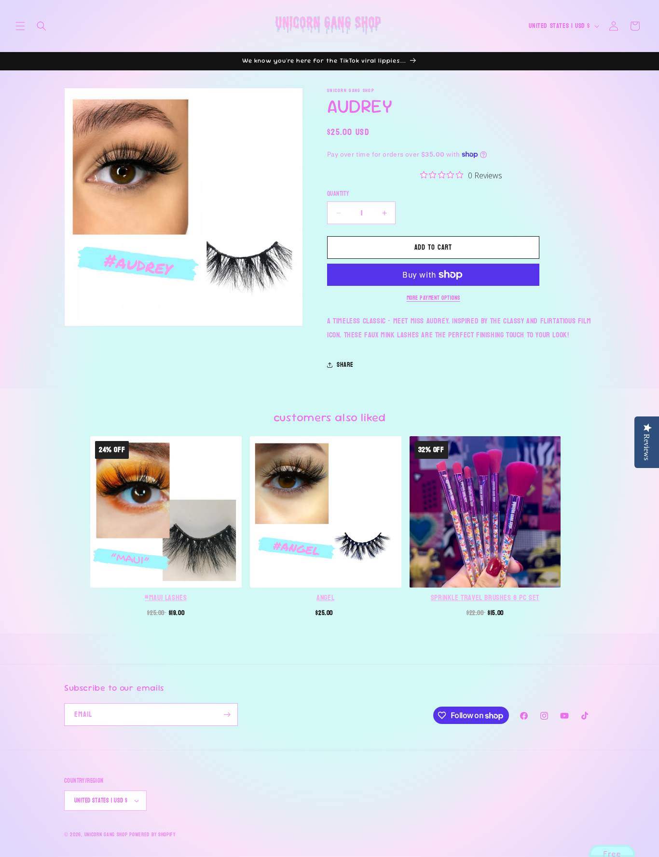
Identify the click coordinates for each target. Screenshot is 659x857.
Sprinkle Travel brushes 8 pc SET (485, 597)
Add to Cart (166, 611)
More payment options (433, 298)
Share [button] (345, 365)
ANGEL (325, 597)
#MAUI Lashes (166, 597)
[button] (20, 26)
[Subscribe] (226, 714)
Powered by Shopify (152, 834)
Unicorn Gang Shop (106, 834)
